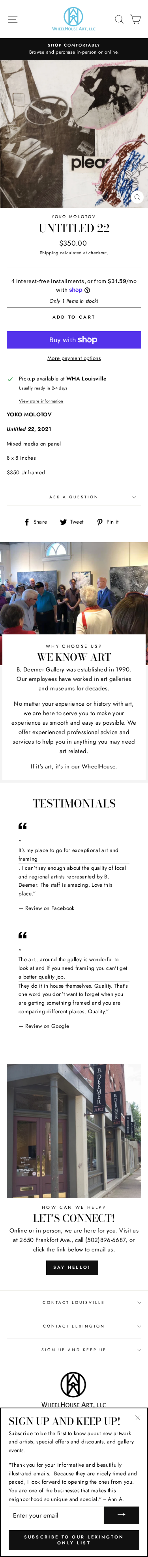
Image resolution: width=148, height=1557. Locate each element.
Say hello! (72, 1267)
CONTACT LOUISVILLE (74, 1302)
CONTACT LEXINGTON (74, 1326)
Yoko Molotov (74, 217)
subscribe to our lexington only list (74, 1540)
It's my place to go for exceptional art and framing (69, 854)
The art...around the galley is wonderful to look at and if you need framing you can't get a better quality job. (73, 968)
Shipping (49, 253)
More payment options (74, 358)
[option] (74, 49)
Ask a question (74, 497)
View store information (41, 401)
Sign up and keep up (74, 1350)
